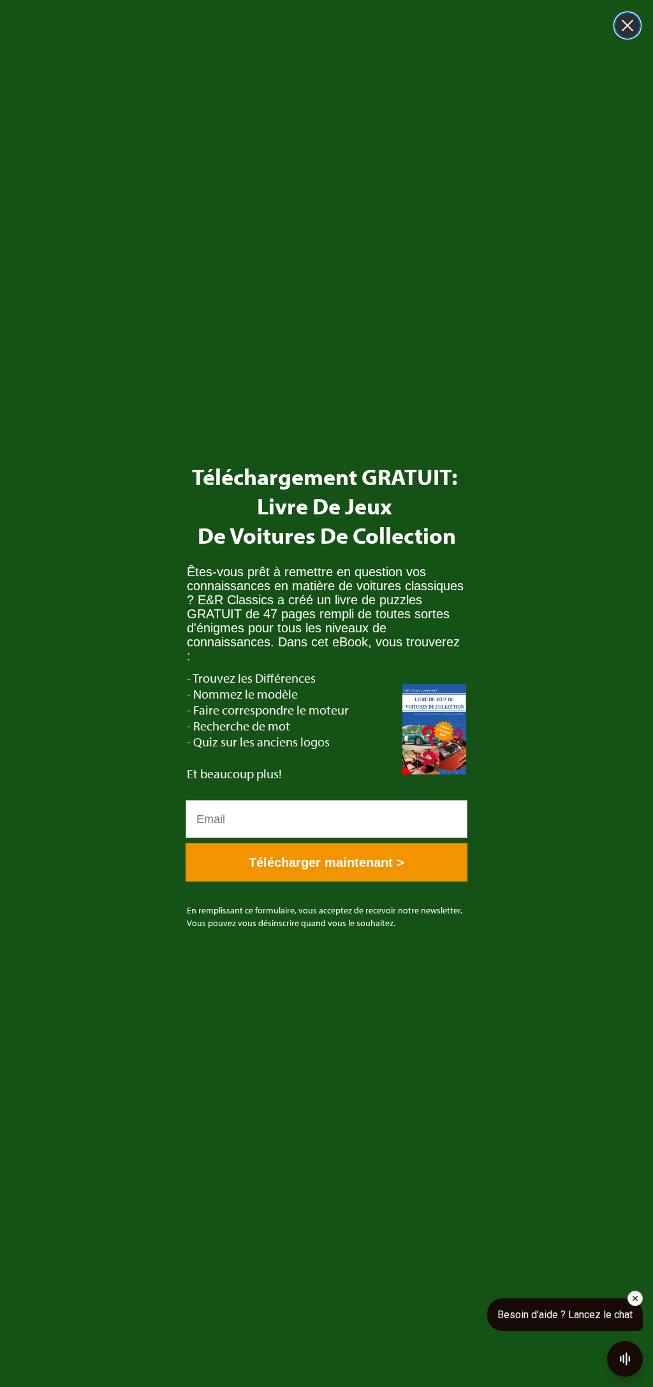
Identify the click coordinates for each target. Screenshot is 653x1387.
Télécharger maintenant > (326, 862)
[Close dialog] (627, 25)
